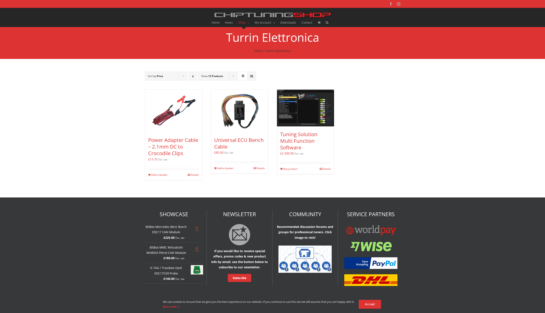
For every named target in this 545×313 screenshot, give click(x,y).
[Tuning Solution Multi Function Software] (305, 108)
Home (258, 51)
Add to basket (159, 175)
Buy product (290, 169)
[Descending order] (193, 76)
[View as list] (251, 76)
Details (195, 175)
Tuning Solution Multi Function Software (298, 141)
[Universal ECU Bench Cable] (239, 111)
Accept (370, 304)
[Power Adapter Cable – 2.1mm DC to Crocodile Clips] (173, 111)
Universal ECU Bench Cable (239, 143)
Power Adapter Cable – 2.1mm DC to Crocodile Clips (173, 146)
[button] (327, 22)
